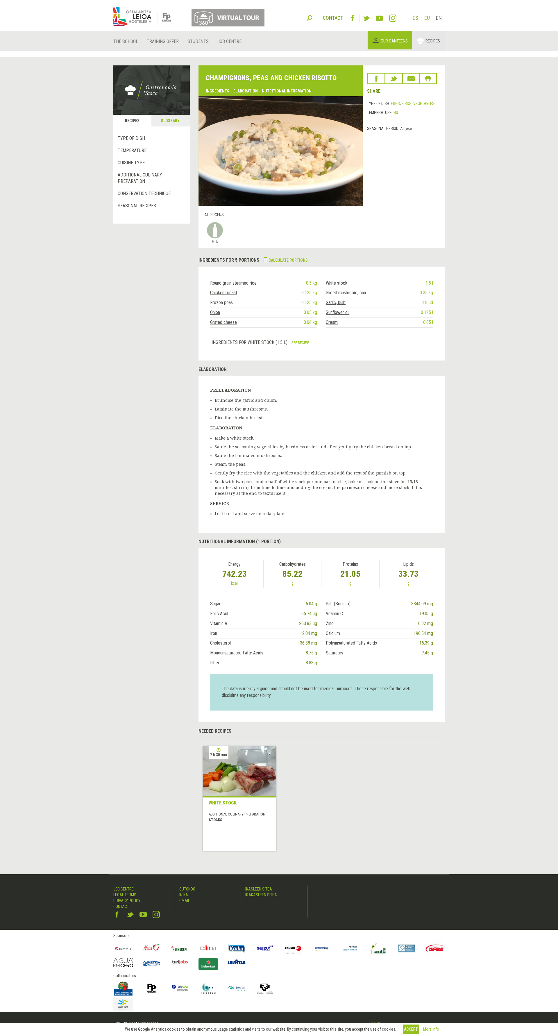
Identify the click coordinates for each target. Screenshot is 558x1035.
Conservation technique (144, 193)
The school (125, 41)
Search (309, 17)
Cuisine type (131, 162)
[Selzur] (265, 948)
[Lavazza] (236, 961)
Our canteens (394, 41)
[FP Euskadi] (152, 988)
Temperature (132, 150)
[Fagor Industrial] (293, 948)
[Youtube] (379, 18)
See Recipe (300, 342)
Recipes (432, 41)
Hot (397, 112)
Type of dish (131, 138)
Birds (407, 103)
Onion (215, 312)
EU (427, 18)
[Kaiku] (236, 948)
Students (198, 41)
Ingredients (217, 91)
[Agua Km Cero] (123, 962)
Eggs (395, 103)
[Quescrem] (152, 963)
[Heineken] (180, 948)
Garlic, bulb (336, 302)
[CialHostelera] (208, 948)
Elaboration (245, 91)
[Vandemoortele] (322, 948)
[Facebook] (352, 18)
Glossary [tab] (170, 120)
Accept (411, 1029)
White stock (336, 283)
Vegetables (423, 103)
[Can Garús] (378, 948)
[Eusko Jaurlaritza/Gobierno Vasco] (123, 988)
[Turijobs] (180, 962)
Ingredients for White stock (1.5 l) (250, 342)
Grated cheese (223, 322)
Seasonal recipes (137, 205)
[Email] (411, 78)
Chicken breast (223, 292)
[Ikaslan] (236, 988)
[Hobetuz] (208, 988)
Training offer (163, 41)
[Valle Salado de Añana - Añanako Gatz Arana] (406, 948)
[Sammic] (123, 948)
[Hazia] (152, 948)
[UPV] (265, 988)
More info (431, 1029)
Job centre (229, 41)
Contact (121, 906)
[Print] (428, 78)
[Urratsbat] (123, 1005)
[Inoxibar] (435, 948)
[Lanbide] (180, 988)
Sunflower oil (337, 312)
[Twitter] (366, 18)
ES (415, 18)
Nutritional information (287, 91)
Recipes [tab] (132, 120)
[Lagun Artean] (350, 948)
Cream (332, 322)
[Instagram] (392, 18)
